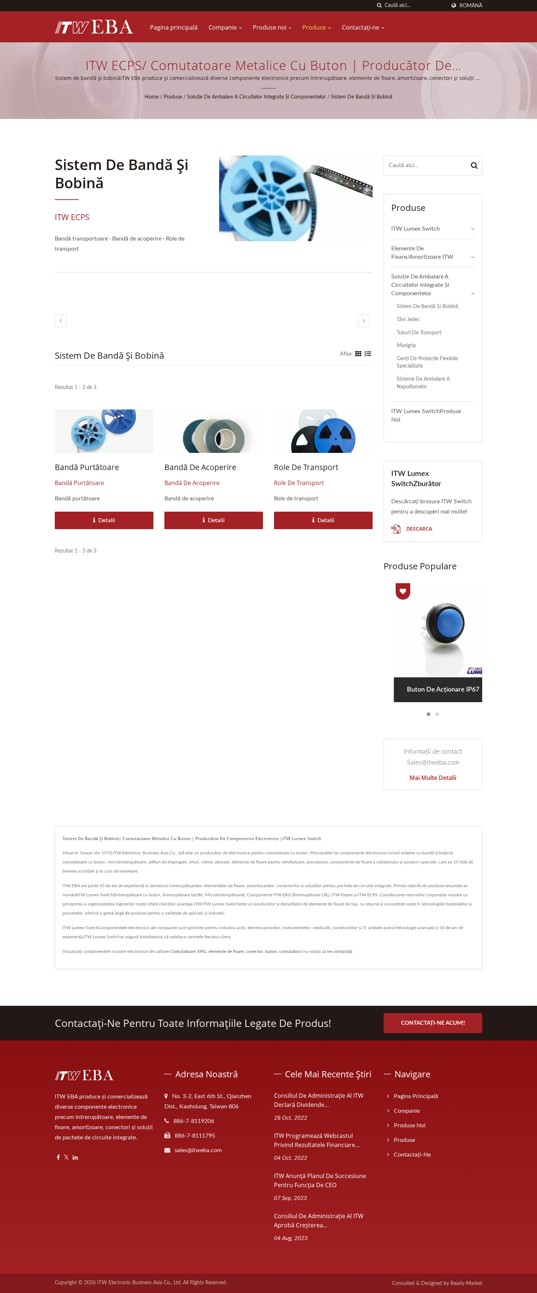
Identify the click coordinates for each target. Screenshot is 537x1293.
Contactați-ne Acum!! (433, 1023)
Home (152, 97)
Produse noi (270, 27)
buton (271, 951)
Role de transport (306, 467)
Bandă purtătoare (87, 467)
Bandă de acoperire (200, 467)
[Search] (474, 165)
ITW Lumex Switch (415, 229)
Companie (223, 27)
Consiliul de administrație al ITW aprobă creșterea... (318, 1220)
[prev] (60, 321)
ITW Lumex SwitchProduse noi (426, 415)
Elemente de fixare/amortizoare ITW (422, 253)
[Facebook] (58, 1158)
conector (254, 951)
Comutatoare (182, 951)
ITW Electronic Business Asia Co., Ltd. (139, 1282)
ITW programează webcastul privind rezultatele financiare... (316, 1140)
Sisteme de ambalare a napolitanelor (423, 382)
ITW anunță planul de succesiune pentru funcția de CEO (320, 1180)
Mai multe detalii (433, 778)
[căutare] (379, 5)
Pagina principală (174, 27)
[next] (364, 321)
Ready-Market (466, 1283)
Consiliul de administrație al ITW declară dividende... (318, 1100)
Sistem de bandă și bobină (361, 97)
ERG (202, 951)
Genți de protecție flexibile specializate (427, 362)
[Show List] (368, 354)
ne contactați (339, 951)
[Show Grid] (358, 354)
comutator (289, 951)
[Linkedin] (75, 1158)
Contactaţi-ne (361, 27)
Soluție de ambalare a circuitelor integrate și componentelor (256, 97)
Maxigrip (406, 345)
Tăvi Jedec (408, 319)
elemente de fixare (226, 951)
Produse (314, 27)
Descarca (418, 528)
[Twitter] (66, 1158)
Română (471, 5)
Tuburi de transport (419, 332)
